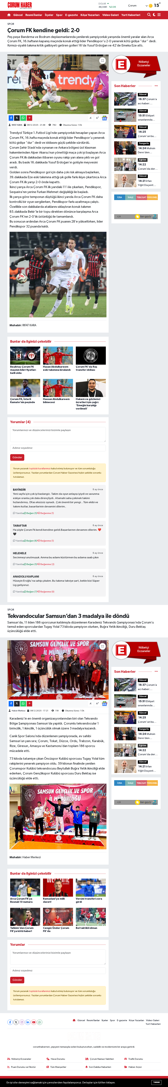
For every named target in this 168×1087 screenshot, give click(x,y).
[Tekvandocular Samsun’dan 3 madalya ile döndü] (58, 670)
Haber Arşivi (135, 1067)
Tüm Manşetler (58, 1067)
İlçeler (49, 15)
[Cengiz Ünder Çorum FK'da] (58, 916)
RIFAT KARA (17, 125)
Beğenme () (47, 513)
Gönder (17, 457)
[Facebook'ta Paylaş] (11, 118)
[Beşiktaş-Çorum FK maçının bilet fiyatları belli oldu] (25, 355)
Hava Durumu (58, 1059)
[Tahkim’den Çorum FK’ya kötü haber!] (25, 916)
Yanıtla (19, 513)
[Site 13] (58, 274)
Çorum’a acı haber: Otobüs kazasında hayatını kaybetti (147, 102)
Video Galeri (110, 15)
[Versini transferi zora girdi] (91, 887)
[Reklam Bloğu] (136, 66)
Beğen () (31, 513)
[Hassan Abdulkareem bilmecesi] (58, 387)
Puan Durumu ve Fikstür (23, 1067)
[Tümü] (156, 86)
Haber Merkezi (18, 711)
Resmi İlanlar (33, 15)
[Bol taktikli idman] (91, 916)
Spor (59, 15)
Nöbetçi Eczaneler (21, 1059)
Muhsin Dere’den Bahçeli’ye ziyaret (146, 151)
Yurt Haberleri (130, 15)
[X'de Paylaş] (17, 118)
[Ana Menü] (158, 15)
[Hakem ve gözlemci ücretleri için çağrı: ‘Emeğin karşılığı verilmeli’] (91, 387)
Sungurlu (144, 143)
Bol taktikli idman (86, 928)
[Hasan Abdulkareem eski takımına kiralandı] (58, 355)
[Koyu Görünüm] (153, 15)
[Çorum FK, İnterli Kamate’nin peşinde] (25, 387)
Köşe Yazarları (90, 15)
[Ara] (149, 15)
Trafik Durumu (135, 1059)
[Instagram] (22, 1022)
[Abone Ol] (104, 118)
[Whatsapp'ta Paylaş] (23, 118)
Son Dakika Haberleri (100, 1067)
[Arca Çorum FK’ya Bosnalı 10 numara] (25, 887)
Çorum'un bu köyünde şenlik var (147, 134)
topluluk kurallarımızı (40, 468)
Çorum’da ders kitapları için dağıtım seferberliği (147, 167)
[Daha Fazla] (29, 118)
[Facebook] (10, 1022)
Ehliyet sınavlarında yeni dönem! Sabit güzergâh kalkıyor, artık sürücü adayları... (147, 118)
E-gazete (71, 15)
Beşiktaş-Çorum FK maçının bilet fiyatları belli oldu (23, 369)
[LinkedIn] (28, 1022)
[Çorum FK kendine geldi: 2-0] (58, 84)
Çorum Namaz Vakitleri (102, 1059)
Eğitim (142, 160)
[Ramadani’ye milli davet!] (58, 887)
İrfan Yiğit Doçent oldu (145, 183)
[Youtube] (33, 1022)
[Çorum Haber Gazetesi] (19, 5)
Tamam (156, 1082)
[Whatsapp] (39, 1022)
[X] (16, 1022)
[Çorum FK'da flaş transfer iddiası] (91, 355)
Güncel (18, 15)
